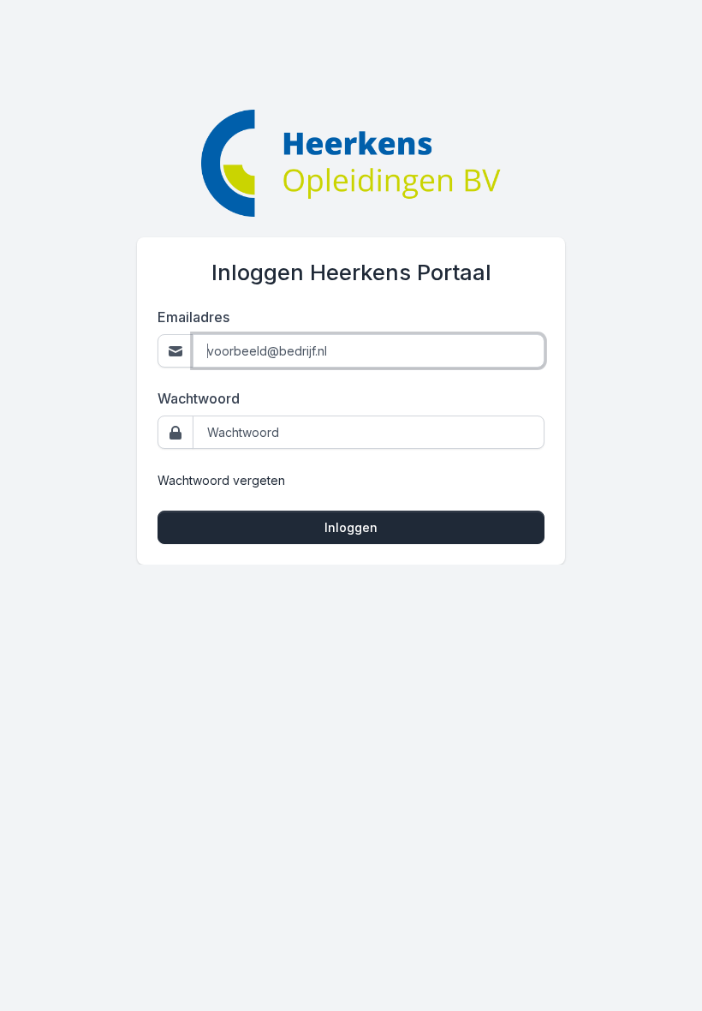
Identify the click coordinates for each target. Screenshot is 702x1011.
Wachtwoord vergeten (221, 480)
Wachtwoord (199, 398)
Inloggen (351, 527)
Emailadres (193, 317)
